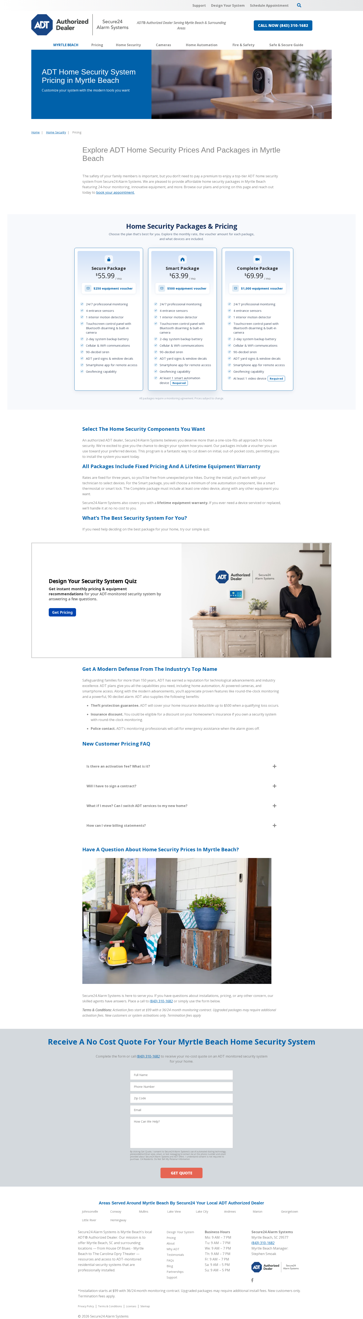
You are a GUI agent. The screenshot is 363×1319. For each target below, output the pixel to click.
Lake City (202, 1211)
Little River (89, 1220)
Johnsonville (90, 1211)
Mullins (143, 1211)
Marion (257, 1211)
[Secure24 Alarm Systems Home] (80, 24)
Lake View (174, 1211)
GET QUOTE (181, 1172)
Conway (115, 1211)
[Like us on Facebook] (252, 1281)
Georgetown (289, 1211)
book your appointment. (115, 192)
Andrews (230, 1211)
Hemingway (118, 1220)
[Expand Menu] (143, 45)
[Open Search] (299, 5)
